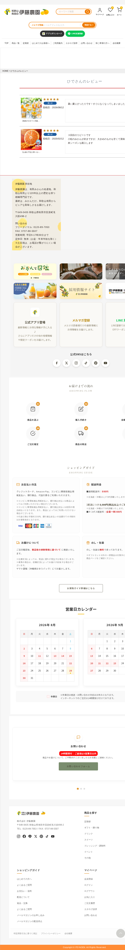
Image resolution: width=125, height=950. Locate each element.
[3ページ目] (84, 789)
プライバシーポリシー (51, 933)
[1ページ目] (78, 789)
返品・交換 (22, 903)
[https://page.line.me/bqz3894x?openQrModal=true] (30, 837)
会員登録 (88, 879)
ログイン (88, 885)
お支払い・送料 (24, 891)
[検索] (87, 11)
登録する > (88, 25)
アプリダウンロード (54, 34)
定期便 (26, 43)
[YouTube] (52, 837)
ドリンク (88, 833)
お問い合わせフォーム (78, 766)
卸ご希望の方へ (102, 43)
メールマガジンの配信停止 (29, 921)
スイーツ (88, 839)
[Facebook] (24, 837)
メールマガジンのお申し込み (30, 915)
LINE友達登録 (77, 34)
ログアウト (89, 891)
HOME (5, 71)
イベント (88, 852)
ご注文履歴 (89, 903)
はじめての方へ (24, 879)
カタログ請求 (71, 43)
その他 (87, 858)
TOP (6, 43)
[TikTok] (47, 837)
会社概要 (116, 43)
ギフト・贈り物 (91, 827)
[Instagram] (18, 837)
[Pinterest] (41, 837)
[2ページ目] (81, 789)
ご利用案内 (57, 43)
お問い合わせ (86, 43)
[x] (35, 837)
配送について (23, 897)
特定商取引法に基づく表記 (25, 933)
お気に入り (89, 897)
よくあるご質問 (24, 885)
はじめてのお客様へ (40, 43)
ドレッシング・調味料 (94, 846)
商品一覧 (16, 43)
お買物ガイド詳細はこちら (81, 588)
